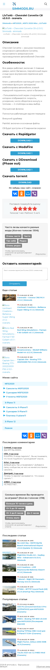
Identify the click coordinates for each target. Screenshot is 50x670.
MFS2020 (9, 384)
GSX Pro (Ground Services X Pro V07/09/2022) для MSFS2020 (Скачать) (31, 609)
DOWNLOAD (25, 182)
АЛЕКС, (12, 482)
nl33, (11, 454)
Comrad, (13, 448)
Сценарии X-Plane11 (16, 411)
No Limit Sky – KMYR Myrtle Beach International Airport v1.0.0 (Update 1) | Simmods (30, 545)
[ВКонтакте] (15, 193)
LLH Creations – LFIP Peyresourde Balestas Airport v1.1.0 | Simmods (31, 569)
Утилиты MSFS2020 (16, 397)
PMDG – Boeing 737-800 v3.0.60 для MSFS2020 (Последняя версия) (32, 621)
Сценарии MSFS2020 (17, 392)
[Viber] (34, 193)
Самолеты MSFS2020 (17, 388)
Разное (8, 428)
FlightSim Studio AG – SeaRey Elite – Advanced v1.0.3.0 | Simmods (31, 557)
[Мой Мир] (28, 193)
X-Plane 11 (10, 403)
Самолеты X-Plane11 (17, 407)
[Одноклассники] (21, 193)
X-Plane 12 (10, 421)
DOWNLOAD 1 (25, 140)
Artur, (11, 462)
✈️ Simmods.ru (23, 3)
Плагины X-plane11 (16, 416)
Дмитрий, (13, 473)
